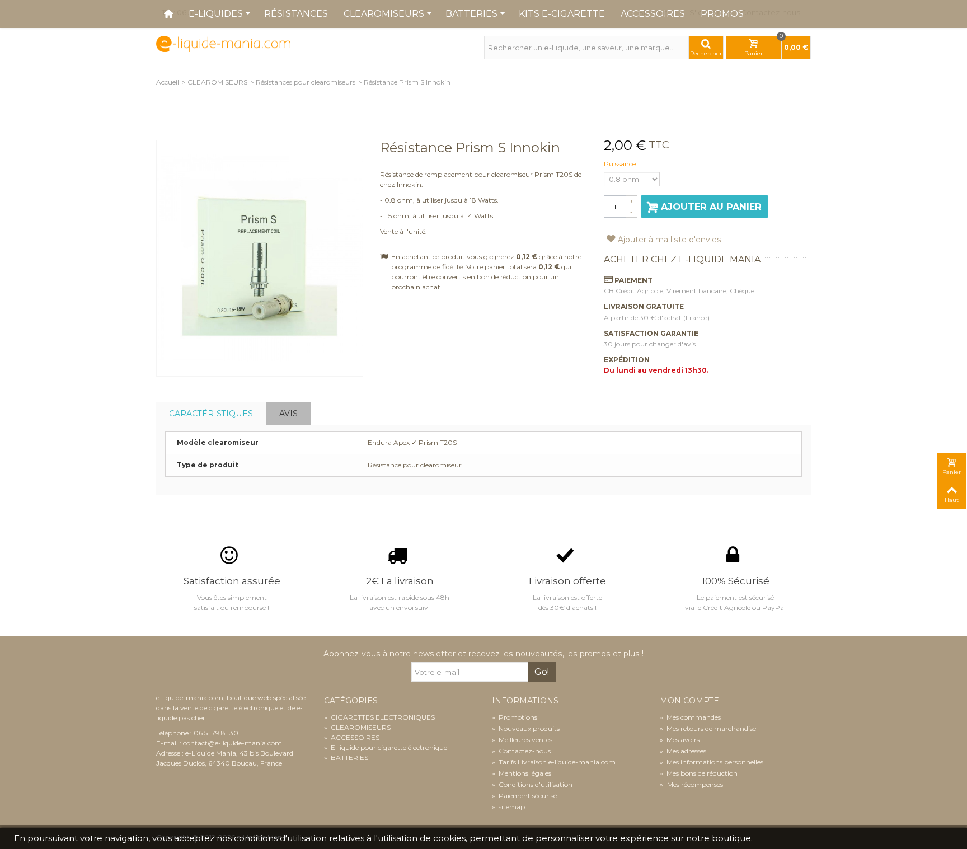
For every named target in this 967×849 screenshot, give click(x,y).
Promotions (514, 717)
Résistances (296, 13)
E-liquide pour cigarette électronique (385, 747)
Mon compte (689, 701)
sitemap (508, 807)
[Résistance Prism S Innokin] (260, 258)
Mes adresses (683, 751)
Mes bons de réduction (699, 773)
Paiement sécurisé (524, 795)
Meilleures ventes (522, 739)
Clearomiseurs (384, 13)
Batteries (471, 13)
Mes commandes (690, 717)
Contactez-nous (521, 751)
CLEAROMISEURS (217, 82)
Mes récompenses (694, 784)
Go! (541, 672)
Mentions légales (521, 773)
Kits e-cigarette (562, 13)
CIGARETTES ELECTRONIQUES (379, 717)
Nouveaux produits (526, 728)
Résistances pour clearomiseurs (305, 82)
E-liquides (216, 13)
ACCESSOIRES (351, 737)
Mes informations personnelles (711, 762)
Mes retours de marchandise (708, 728)
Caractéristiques (211, 414)
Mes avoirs (680, 739)
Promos (722, 13)
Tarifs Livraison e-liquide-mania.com (554, 762)
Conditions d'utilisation (532, 784)
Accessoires (653, 13)
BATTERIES (346, 757)
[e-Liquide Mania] (223, 43)
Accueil (167, 82)
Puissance (620, 164)
